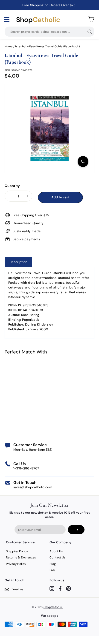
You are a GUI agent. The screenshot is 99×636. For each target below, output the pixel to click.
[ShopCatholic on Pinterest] (68, 588)
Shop (38, 20)
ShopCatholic (53, 607)
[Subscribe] (76, 529)
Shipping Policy (17, 551)
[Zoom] (83, 161)
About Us (56, 551)
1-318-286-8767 (26, 468)
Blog (53, 564)
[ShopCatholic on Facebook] (60, 588)
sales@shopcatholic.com (32, 487)
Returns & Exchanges (21, 557)
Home (8, 46)
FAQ (52, 570)
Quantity (12, 185)
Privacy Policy (16, 564)
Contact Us (58, 557)
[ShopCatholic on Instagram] (52, 588)
